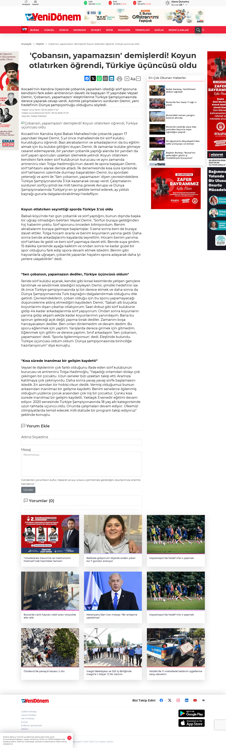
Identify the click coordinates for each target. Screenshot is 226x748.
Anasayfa (26, 4)
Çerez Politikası (28, 715)
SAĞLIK (159, 30)
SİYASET (96, 30)
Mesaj (26, 450)
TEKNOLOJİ (142, 30)
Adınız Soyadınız (34, 437)
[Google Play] (184, 713)
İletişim (24, 729)
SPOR (109, 30)
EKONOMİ (79, 30)
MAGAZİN (124, 30)
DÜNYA (63, 30)
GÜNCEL (49, 30)
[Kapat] (69, 737)
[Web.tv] (203, 700)
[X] (169, 700)
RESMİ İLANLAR (179, 30)
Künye (24, 722)
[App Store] (184, 723)
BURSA (34, 30)
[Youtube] (195, 700)
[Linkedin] (186, 700)
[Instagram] (178, 700)
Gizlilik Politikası (29, 711)
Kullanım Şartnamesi (31, 725)
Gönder (28, 489)
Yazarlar (35, 4)
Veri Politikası (27, 718)
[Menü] (203, 30)
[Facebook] (161, 700)
